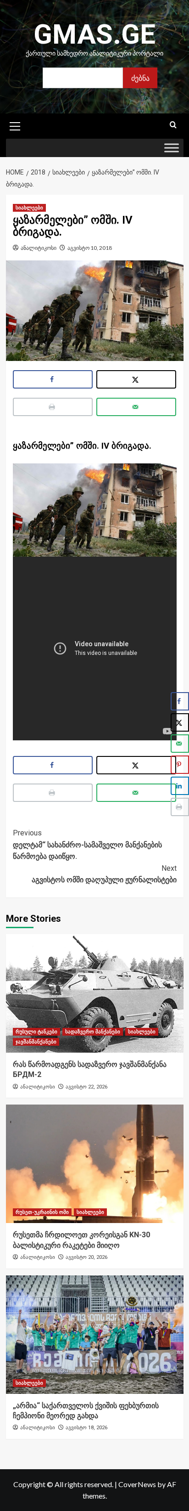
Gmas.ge (94, 34)
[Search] (173, 125)
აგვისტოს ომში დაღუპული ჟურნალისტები (104, 874)
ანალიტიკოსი (38, 247)
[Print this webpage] (53, 407)
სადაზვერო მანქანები (92, 1032)
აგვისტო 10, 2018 (89, 247)
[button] (15, 124)
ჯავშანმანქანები (36, 1042)
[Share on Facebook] (53, 379)
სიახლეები (29, 208)
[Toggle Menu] (171, 148)
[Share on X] (136, 379)
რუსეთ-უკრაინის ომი (42, 1212)
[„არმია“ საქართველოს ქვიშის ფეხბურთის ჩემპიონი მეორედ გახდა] (94, 1334)
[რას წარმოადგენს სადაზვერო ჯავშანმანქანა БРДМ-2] (94, 993)
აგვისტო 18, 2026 (86, 1428)
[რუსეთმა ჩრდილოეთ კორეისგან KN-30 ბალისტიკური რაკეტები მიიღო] (94, 1164)
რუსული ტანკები (36, 1032)
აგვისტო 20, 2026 (86, 1257)
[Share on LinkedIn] (180, 786)
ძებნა (140, 77)
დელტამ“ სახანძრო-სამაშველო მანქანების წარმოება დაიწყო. (87, 845)
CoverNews (137, 1484)
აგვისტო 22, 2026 (86, 1087)
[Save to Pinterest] (180, 765)
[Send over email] (136, 407)
